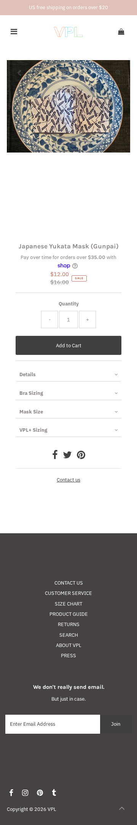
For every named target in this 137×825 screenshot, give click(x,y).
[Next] (37, 72)
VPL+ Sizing (33, 430)
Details (27, 374)
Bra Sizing (31, 393)
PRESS (68, 655)
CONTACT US (68, 583)
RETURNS (69, 624)
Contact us (68, 480)
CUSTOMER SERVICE (68, 593)
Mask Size (31, 412)
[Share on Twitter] (67, 456)
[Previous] (19, 72)
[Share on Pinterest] (81, 456)
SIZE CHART (68, 604)
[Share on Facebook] (55, 456)
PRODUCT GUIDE (68, 614)
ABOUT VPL (68, 645)
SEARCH (68, 635)
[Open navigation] (13, 31)
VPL (52, 809)
